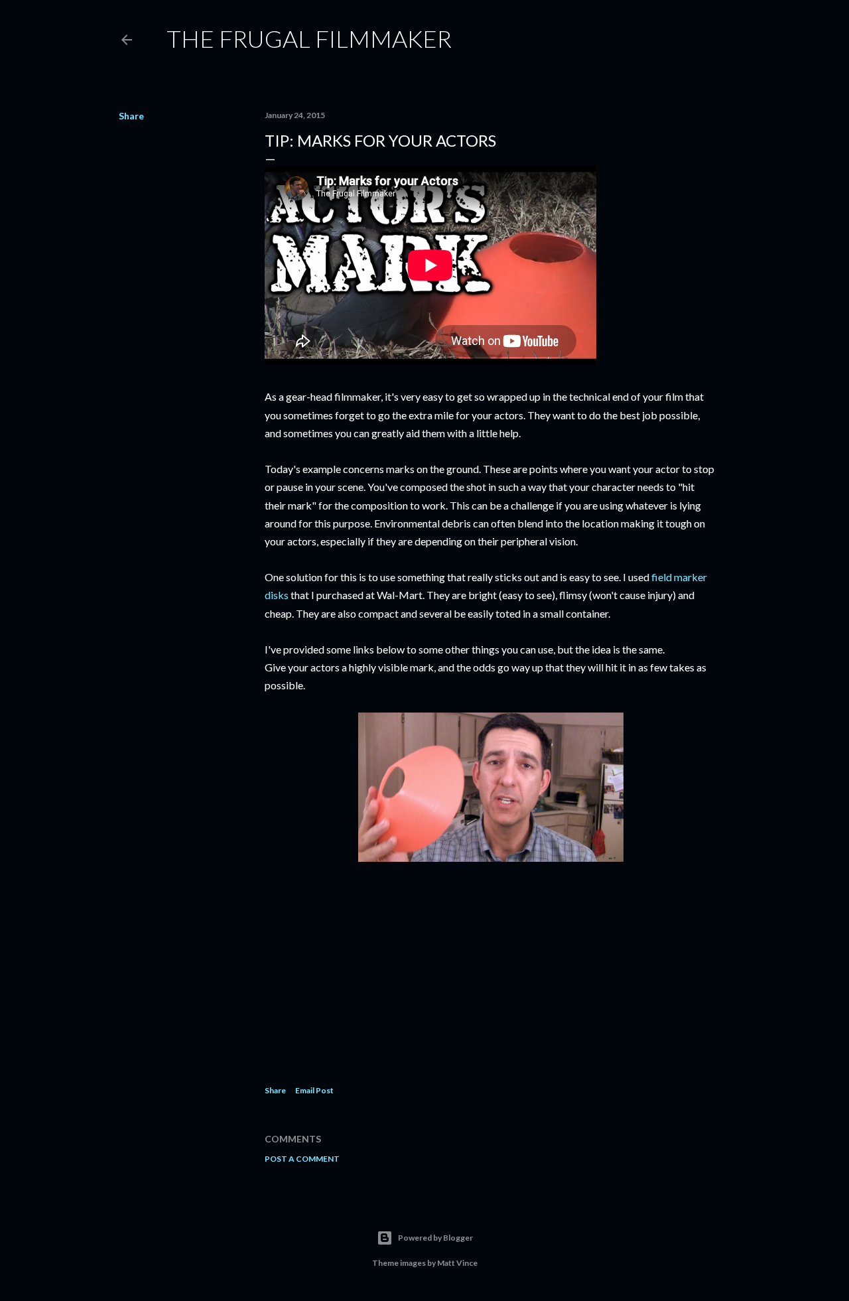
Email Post (314, 1090)
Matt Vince (457, 1263)
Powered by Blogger (435, 1238)
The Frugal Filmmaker (309, 38)
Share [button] (131, 115)
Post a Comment (302, 1159)
